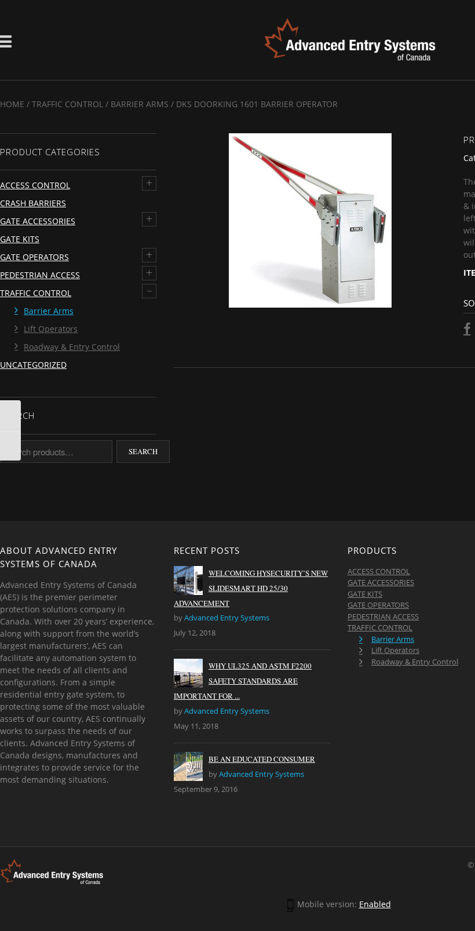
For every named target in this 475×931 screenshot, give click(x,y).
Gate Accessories (37, 221)
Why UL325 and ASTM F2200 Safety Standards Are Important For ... (243, 680)
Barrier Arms (140, 103)
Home (12, 103)
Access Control (35, 185)
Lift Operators (51, 328)
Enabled (375, 904)
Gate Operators (34, 256)
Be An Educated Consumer (262, 759)
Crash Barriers (33, 203)
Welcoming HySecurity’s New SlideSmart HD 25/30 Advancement (251, 588)
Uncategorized (33, 364)
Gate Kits (19, 238)
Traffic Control (67, 103)
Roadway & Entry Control (72, 346)
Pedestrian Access (40, 274)
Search (143, 451)
